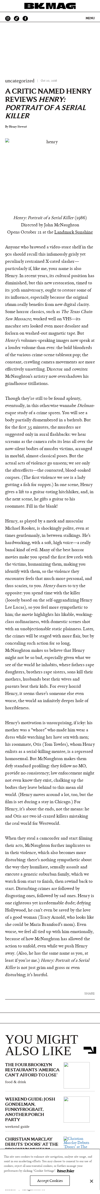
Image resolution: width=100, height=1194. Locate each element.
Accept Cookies (50, 1181)
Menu (90, 18)
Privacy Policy (65, 1170)
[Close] (91, 1181)
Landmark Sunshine (73, 232)
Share (89, 993)
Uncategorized (19, 80)
